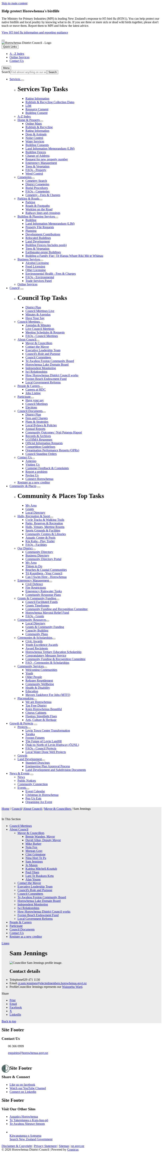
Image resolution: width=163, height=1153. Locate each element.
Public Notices (26, 780)
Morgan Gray (34, 850)
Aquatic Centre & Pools (40, 537)
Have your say (34, 400)
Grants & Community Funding (36, 598)
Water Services (34, 141)
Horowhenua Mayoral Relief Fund (47, 612)
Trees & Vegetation (37, 166)
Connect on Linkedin (23, 1091)
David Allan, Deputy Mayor (43, 840)
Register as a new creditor (33, 482)
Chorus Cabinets (35, 712)
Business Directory (37, 555)
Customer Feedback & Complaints (47, 468)
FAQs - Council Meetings (41, 336)
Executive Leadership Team (42, 350)
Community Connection (32, 784)
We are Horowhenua (38, 702)
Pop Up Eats (33, 798)
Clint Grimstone (35, 854)
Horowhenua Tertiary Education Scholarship (53, 652)
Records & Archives (38, 436)
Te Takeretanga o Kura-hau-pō (29, 1120)
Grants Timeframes (37, 605)
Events (21, 787)
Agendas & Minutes (38, 325)
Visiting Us (32, 464)
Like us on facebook (22, 1084)
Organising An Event (38, 802)
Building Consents (37, 145)
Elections (31, 407)
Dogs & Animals (36, 134)
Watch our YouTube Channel (28, 1088)
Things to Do (33, 566)
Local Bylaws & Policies (41, 425)
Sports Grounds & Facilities (42, 530)
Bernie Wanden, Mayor (40, 836)
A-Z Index (24, 116)
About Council (26, 339)
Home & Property (28, 120)
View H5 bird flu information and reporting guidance (35, 32)
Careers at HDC (35, 389)
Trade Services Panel (38, 280)
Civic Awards (34, 641)
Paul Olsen (32, 872)
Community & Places (23, 486)
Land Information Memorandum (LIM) (50, 148)
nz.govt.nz (77, 1146)
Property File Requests (39, 227)
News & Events (19, 773)
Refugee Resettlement (39, 680)
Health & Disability (37, 687)
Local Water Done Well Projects (45, 752)
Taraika (30, 734)
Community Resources (31, 619)
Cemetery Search (36, 180)
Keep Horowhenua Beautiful (43, 709)
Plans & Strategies (36, 421)
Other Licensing (35, 270)
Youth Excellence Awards (41, 644)
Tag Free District (36, 705)
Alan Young (33, 879)
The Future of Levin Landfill (43, 741)
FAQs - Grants (34, 616)
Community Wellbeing (39, 684)
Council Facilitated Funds (41, 602)
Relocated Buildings (38, 238)
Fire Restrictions (35, 587)
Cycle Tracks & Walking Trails (44, 519)
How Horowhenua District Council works (51, 375)
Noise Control (34, 138)
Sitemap (64, 1146)
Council (14, 288)
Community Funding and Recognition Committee (56, 609)
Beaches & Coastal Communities (46, 569)
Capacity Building (36, 630)
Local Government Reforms (43, 382)
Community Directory (39, 552)
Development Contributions (42, 234)
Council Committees (38, 357)
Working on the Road (38, 209)
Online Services (27, 284)
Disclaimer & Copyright (17, 1146)
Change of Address (37, 155)
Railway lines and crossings (42, 213)
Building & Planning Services (36, 216)
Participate (24, 396)
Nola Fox (31, 847)
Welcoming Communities (41, 669)
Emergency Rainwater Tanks (43, 591)
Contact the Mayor (37, 346)
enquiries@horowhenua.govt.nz (28, 1053)
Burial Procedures (36, 188)
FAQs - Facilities (36, 544)
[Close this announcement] (3, 40)
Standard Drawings (37, 762)
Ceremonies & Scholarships (34, 637)
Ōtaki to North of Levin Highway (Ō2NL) (52, 745)
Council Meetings (28, 321)
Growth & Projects (21, 723)
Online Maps (33, 123)
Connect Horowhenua (39, 479)
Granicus (73, 1149)
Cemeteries (24, 177)
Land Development (37, 241)
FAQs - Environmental (39, 277)
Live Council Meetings (39, 328)
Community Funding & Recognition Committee (55, 659)
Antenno (30, 461)
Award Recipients (36, 648)
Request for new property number (46, 159)
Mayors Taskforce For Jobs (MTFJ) (47, 694)
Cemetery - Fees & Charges (42, 195)
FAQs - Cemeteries (37, 191)
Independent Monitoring (40, 368)
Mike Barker (33, 843)
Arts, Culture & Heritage (40, 719)
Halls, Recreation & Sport (33, 516)
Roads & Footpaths (37, 205)
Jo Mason (31, 865)
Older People (33, 677)
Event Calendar (35, 791)
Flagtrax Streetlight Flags (41, 716)
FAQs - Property (35, 170)
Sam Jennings (34, 861)
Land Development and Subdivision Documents (55, 770)
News (21, 777)
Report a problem (36, 471)
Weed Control (34, 173)
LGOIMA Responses (38, 439)
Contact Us (24, 457)
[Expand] (22, 80)
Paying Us (32, 475)
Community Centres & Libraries (45, 534)
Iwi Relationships (36, 371)
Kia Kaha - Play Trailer (40, 541)
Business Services (28, 259)
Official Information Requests (44, 443)
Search (6, 72)
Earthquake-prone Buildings (43, 252)
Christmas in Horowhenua (41, 795)
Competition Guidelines (40, 446)
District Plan (33, 414)
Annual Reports (35, 429)
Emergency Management (41, 163)
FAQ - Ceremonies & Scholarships (47, 662)
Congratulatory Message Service (45, 655)
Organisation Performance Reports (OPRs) (52, 450)
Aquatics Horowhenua (24, 1116)
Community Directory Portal (43, 559)
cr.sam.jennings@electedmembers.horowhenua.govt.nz (52, 983)
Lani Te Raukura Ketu (39, 876)
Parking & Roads (28, 198)
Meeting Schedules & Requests (45, 332)
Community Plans (36, 634)
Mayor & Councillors (38, 343)
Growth (22, 755)
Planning (31, 230)
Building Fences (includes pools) (46, 245)
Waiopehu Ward (72, 986)
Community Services (30, 666)
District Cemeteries (37, 184)
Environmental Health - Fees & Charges (50, 273)
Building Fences (35, 152)
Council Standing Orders (41, 454)
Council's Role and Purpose (42, 353)
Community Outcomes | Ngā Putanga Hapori (53, 432)
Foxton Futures (35, 737)
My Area (31, 562)
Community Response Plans (43, 594)
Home (5, 808)
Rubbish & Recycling (39, 127)
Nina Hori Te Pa (35, 858)
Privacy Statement (45, 1146)
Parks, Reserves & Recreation (44, 523)
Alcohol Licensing (37, 263)
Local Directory (35, 623)
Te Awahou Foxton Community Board (49, 361)
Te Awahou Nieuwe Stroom (27, 1123)
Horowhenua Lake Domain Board (47, 364)
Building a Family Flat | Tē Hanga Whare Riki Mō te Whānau (64, 255)
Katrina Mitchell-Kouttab (41, 868)
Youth (29, 673)
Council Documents (30, 411)
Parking (30, 202)
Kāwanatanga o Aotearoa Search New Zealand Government (31, 1137)
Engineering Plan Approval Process (47, 766)
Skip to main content (14, 3)
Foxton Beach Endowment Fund (46, 378)
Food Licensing (35, 266)
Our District (24, 548)
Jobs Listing (33, 393)
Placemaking (25, 698)
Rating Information (37, 130)
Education (31, 691)
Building (30, 220)
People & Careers (28, 386)
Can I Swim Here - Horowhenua (46, 577)
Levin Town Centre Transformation (47, 730)
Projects (22, 727)
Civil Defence (34, 584)
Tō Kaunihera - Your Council (43, 573)
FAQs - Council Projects (40, 748)
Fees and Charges (36, 418)
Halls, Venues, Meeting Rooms (44, 527)
